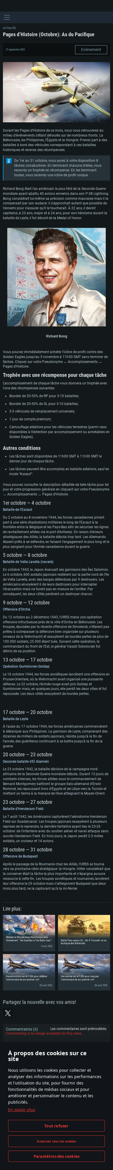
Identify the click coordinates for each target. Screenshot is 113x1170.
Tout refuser (56, 1126)
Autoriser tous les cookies (56, 1141)
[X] (8, 1013)
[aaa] (56, 278)
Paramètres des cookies (56, 1156)
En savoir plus (21, 1109)
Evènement (91, 49)
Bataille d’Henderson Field (23, 809)
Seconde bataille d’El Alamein (26, 762)
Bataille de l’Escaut (17, 510)
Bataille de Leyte (15, 719)
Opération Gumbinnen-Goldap (26, 666)
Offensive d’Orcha (16, 609)
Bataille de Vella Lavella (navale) (28, 562)
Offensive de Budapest (20, 856)
